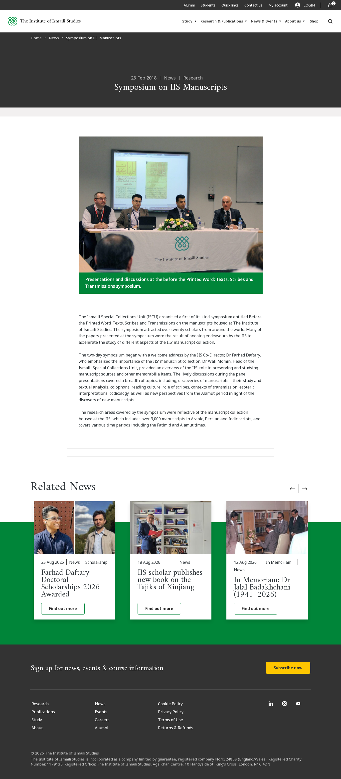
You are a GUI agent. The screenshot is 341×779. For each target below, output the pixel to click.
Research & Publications (221, 21)
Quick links (229, 5)
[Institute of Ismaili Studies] (44, 21)
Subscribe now (288, 667)
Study (187, 21)
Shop (314, 21)
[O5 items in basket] (330, 5)
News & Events (264, 21)
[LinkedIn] (271, 703)
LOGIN (309, 5)
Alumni (189, 5)
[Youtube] (299, 703)
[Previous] (292, 489)
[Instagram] (285, 703)
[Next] (305, 489)
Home (36, 37)
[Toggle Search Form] (330, 21)
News (54, 37)
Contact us (253, 5)
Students (208, 5)
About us (293, 21)
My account (278, 5)
